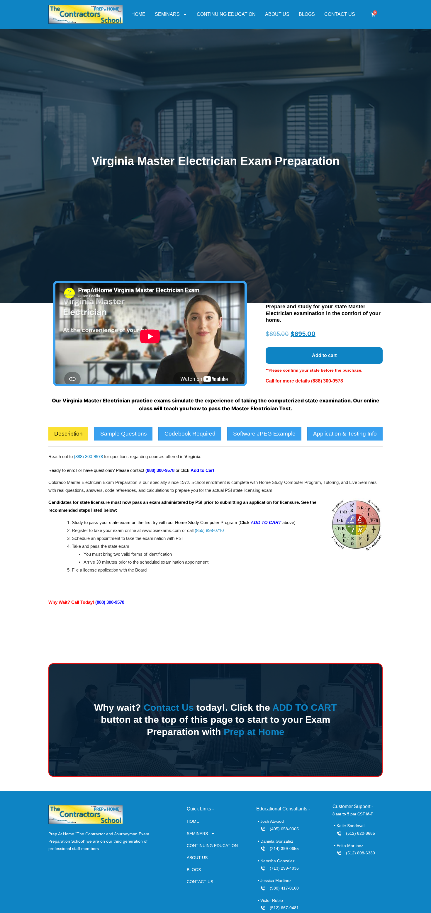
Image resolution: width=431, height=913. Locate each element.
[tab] (68, 434)
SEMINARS (167, 14)
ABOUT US (277, 14)
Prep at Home (254, 732)
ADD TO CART (304, 707)
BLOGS (307, 14)
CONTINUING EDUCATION (226, 14)
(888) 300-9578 (327, 380)
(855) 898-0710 (209, 530)
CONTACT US (339, 14)
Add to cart (324, 355)
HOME (138, 14)
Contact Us (169, 707)
